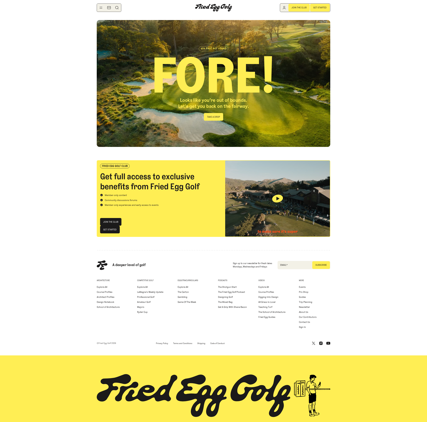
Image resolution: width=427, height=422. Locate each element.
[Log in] (284, 8)
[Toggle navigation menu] (101, 8)
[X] (314, 343)
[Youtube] (328, 343)
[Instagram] (321, 343)
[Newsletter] (109, 8)
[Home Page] (213, 8)
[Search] (117, 8)
